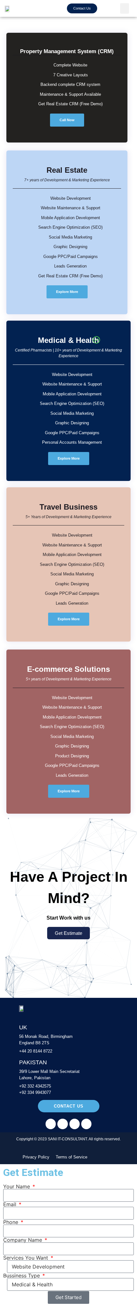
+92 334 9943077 (35, 1092)
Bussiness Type (22, 1275)
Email (10, 1204)
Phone (11, 1222)
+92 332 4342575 (35, 1086)
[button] (124, 8)
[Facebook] (51, 1124)
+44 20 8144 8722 (36, 1051)
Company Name (23, 1239)
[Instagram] (62, 1124)
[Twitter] (86, 1124)
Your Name (17, 1186)
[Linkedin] (74, 1124)
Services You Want (26, 1257)
